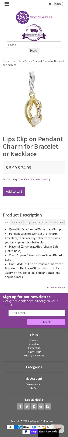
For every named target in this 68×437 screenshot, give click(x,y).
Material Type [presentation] (21, 222)
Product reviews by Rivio (57, 287)
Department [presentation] (55, 222)
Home (6, 61)
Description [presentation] (7, 222)
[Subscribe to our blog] (48, 406)
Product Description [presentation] (62, 222)
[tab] (6, 222)
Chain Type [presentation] (48, 222)
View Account (34, 384)
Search (34, 340)
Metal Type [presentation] (14, 222)
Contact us (34, 348)
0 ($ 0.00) (57, 4)
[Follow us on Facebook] (20, 406)
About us (34, 344)
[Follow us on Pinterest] (34, 406)
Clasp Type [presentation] (41, 222)
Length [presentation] (28, 222)
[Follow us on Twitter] (27, 406)
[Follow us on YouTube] (41, 406)
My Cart (34, 388)
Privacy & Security (34, 355)
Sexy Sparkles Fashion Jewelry (31, 179)
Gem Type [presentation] (34, 222)
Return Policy (34, 351)
